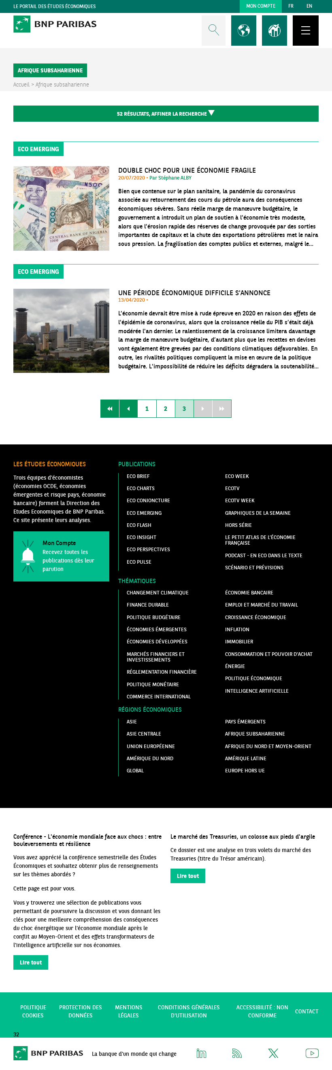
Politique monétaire (153, 684)
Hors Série (238, 525)
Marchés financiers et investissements (156, 657)
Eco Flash (139, 525)
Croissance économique (255, 617)
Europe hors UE (245, 770)
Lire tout (31, 962)
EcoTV (232, 488)
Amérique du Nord (150, 758)
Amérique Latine (245, 758)
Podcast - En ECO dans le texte (263, 555)
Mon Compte (260, 6)
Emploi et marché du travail (261, 604)
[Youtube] (312, 1055)
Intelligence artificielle (257, 690)
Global (135, 770)
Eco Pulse (139, 561)
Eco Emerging (144, 513)
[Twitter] (273, 1055)
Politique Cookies (33, 1011)
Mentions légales (129, 1011)
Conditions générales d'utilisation (189, 1011)
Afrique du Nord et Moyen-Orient (268, 746)
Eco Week (237, 476)
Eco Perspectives (148, 549)
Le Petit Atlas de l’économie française (260, 540)
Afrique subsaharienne (255, 733)
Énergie (235, 666)
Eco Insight (141, 537)
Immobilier (239, 641)
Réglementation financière (162, 671)
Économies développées (157, 641)
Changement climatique (158, 592)
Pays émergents (245, 721)
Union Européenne (151, 746)
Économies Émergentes (157, 629)
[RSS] (237, 1055)
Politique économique (253, 678)
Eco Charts (141, 488)
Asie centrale (144, 733)
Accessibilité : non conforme (262, 1011)
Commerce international (159, 696)
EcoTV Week (239, 500)
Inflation (237, 629)
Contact (307, 1011)
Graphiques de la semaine (258, 513)
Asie (132, 721)
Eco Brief (138, 476)
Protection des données (80, 1011)
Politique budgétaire (154, 617)
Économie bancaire (249, 592)
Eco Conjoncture (148, 500)
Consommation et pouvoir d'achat (269, 654)
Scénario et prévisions (254, 567)
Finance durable (148, 604)
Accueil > (24, 84)
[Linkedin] (201, 1055)
